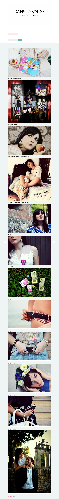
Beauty (22, 29)
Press (41, 29)
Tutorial (33, 29)
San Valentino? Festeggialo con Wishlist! (14, 78)
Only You (9, 234)
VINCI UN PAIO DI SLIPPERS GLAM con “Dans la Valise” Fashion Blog (19, 202)
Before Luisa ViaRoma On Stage (13, 362)
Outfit (29, 29)
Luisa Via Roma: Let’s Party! (12, 124)
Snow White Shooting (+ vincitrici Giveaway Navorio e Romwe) (18, 156)
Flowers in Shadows (11, 266)
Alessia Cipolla (10, 79)
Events (26, 29)
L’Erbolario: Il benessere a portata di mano (15, 298)
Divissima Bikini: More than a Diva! (13, 330)
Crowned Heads (10, 394)
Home (18, 29)
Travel (37, 29)
